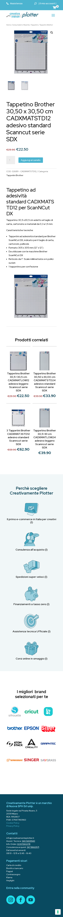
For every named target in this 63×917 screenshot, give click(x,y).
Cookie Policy (12, 823)
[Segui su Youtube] (30, 899)
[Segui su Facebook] (20, 899)
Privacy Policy (12, 826)
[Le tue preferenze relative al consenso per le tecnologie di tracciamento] (58, 912)
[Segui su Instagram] (10, 899)
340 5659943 (28, 841)
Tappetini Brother (46, 25)
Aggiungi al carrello (31, 160)
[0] (55, 7)
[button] (51, 32)
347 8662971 (33, 847)
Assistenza (16, 3)
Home (8, 25)
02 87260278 (23, 844)
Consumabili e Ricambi (21, 25)
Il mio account (47, 3)
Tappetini (34, 25)
